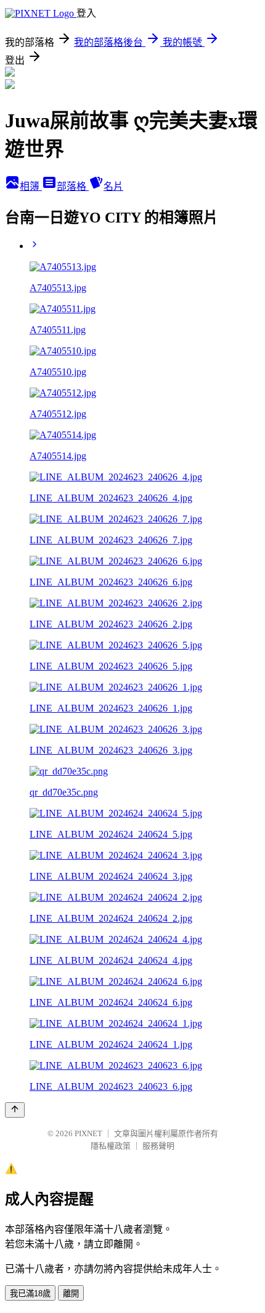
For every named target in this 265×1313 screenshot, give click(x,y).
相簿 (31, 186)
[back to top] (15, 1110)
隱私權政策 (111, 1145)
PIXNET (88, 1133)
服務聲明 (158, 1145)
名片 (113, 186)
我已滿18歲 (30, 1293)
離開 (71, 1293)
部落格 (73, 186)
